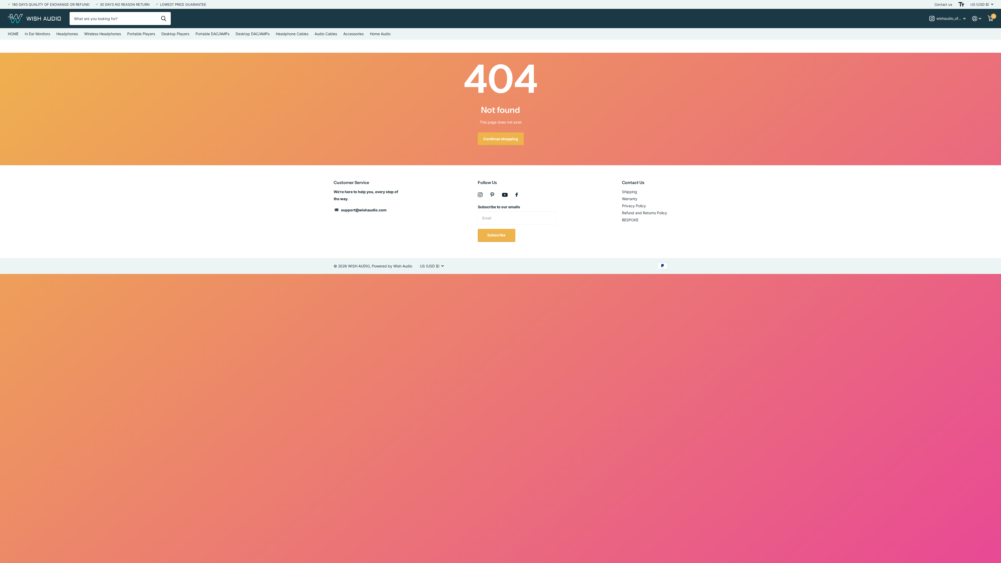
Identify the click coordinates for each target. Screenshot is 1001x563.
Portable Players (141, 34)
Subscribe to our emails (499, 207)
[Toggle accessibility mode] (961, 4)
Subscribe (496, 235)
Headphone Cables (292, 34)
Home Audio (380, 34)
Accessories (353, 34)
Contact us (943, 4)
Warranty (629, 199)
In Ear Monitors (37, 34)
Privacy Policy (634, 206)
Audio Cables (326, 34)
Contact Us (633, 182)
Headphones (67, 34)
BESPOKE (630, 220)
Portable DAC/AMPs (212, 34)
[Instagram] (480, 194)
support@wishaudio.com (364, 210)
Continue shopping (500, 139)
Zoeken (163, 18)
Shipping (629, 191)
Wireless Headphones (102, 34)
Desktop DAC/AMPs (253, 34)
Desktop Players (175, 34)
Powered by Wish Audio (392, 266)
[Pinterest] (492, 194)
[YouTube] (505, 195)
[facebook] (516, 195)
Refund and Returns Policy (644, 213)
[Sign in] (976, 19)
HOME (13, 34)
